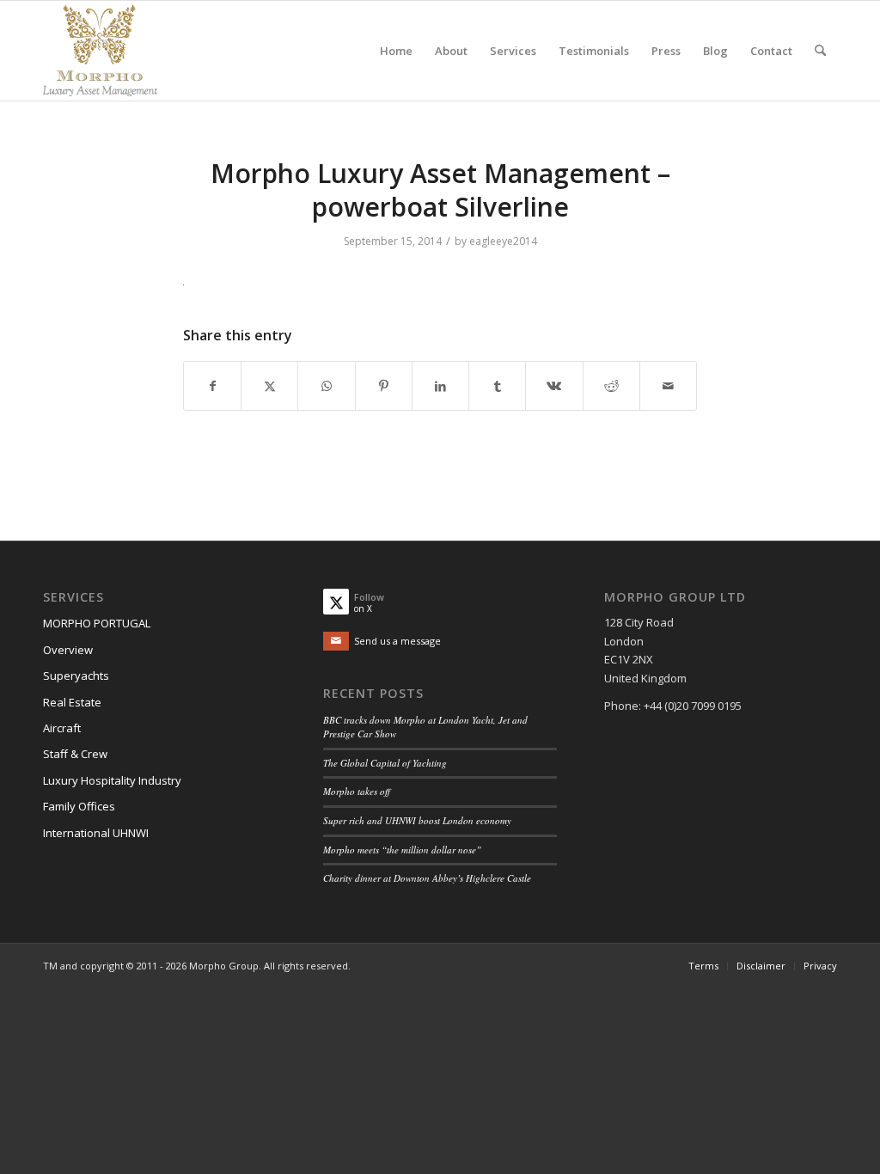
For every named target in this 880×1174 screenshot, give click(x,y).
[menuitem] (396, 51)
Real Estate (72, 702)
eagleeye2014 (503, 241)
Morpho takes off (356, 791)
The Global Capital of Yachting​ (385, 762)
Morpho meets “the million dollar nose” (402, 849)
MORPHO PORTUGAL (96, 623)
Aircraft (62, 728)
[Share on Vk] (554, 386)
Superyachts (76, 675)
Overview (68, 649)
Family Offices (79, 806)
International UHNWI (96, 833)
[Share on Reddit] (611, 386)
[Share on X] (269, 386)
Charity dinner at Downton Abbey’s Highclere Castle (427, 877)
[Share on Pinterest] (384, 386)
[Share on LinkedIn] (440, 386)
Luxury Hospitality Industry (112, 780)
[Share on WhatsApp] (326, 386)
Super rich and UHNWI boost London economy (417, 820)
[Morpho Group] (100, 51)
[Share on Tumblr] (497, 386)
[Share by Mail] (668, 386)
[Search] (820, 51)
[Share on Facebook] (212, 386)
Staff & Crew (75, 753)
